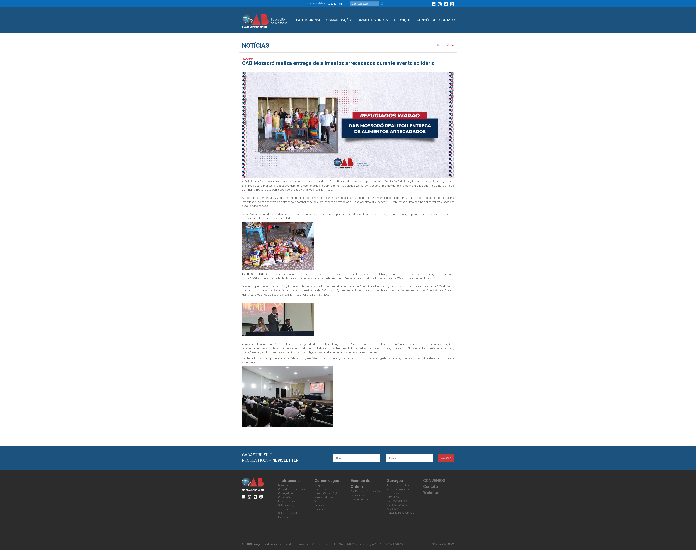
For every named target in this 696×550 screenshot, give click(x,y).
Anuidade (392, 508)
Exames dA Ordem (373, 20)
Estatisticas (357, 495)
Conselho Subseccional (292, 489)
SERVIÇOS (403, 20)
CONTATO (447, 20)
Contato (430, 486)
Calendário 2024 (287, 513)
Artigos (318, 485)
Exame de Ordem (360, 499)
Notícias (319, 505)
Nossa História (287, 501)
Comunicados (322, 489)
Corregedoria (285, 493)
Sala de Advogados (289, 505)
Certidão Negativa (397, 504)
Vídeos (318, 501)
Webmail (431, 492)
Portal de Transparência (400, 512)
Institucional (309, 20)
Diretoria (283, 485)
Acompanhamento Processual (398, 491)
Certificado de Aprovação (365, 491)
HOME (439, 45)
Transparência (286, 509)
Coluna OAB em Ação (326, 493)
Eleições (283, 517)
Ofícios (318, 509)
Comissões (285, 497)
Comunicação (339, 20)
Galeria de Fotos (323, 497)
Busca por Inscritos (398, 485)
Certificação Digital (397, 500)
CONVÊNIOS (426, 20)
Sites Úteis (393, 497)
